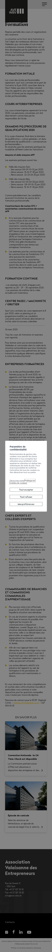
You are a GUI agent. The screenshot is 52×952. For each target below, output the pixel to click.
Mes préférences (26, 504)
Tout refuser (26, 496)
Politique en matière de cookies (22, 481)
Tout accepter (26, 489)
